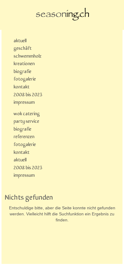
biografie (22, 71)
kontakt (21, 86)
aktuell (20, 40)
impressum (24, 101)
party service (26, 120)
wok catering (27, 113)
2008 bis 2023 (28, 94)
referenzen (24, 136)
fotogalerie (25, 78)
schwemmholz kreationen (28, 59)
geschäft (23, 47)
